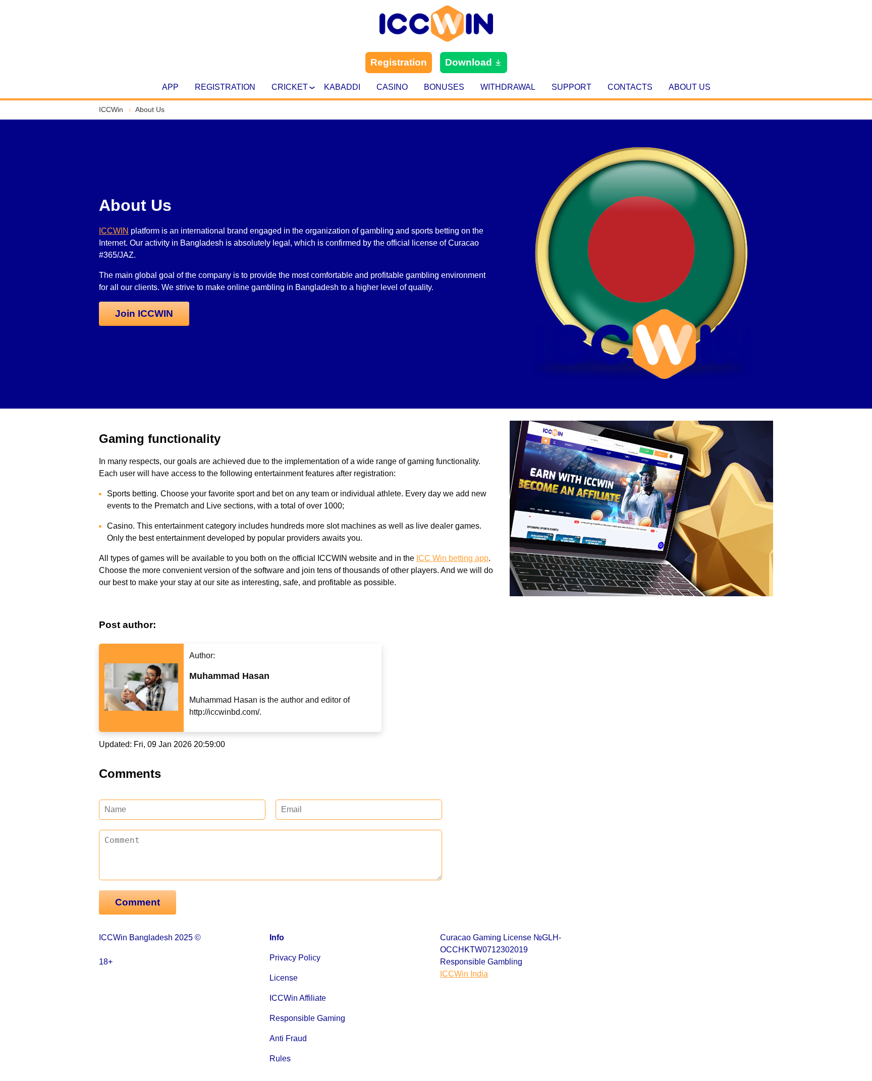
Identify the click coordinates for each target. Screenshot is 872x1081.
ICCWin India (464, 974)
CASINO (392, 87)
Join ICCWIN (144, 313)
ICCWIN (114, 230)
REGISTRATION (225, 87)
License (283, 978)
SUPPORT (571, 87)
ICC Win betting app (452, 558)
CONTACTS (630, 87)
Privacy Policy (294, 957)
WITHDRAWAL (507, 87)
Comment (137, 902)
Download (468, 62)
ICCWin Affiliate (297, 998)
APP (170, 87)
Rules (280, 1058)
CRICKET (289, 87)
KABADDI (342, 87)
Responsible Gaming (307, 1018)
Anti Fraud (288, 1038)
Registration (398, 62)
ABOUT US (690, 87)
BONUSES (444, 87)
